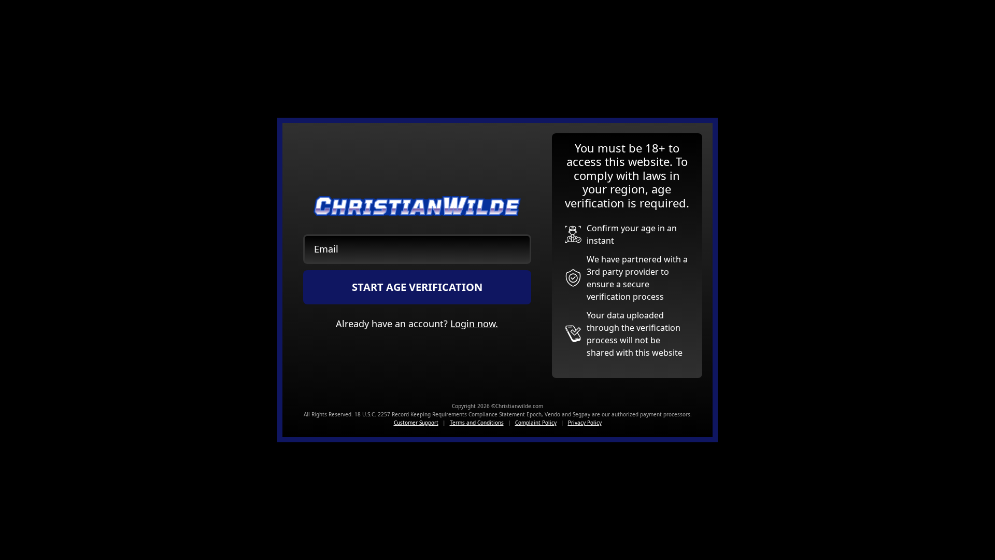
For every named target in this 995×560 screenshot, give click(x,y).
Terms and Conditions (477, 422)
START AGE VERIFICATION (417, 287)
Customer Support (416, 422)
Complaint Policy (536, 422)
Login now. (474, 323)
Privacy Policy (585, 422)
